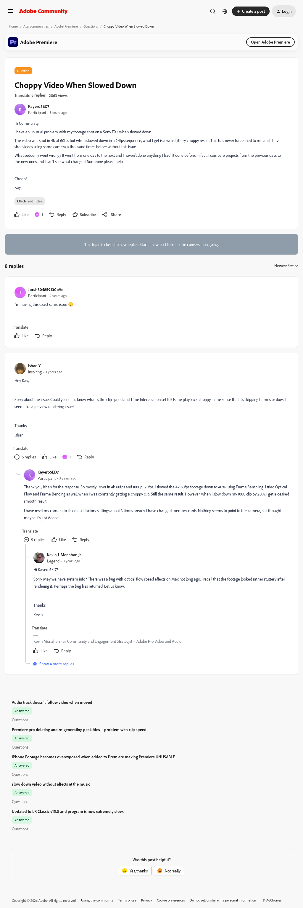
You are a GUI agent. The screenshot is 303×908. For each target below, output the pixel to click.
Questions (90, 26)
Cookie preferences (171, 900)
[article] (151, 313)
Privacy (146, 900)
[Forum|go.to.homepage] (43, 11)
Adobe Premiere (66, 26)
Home (13, 26)
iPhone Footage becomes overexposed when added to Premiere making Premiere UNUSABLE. (94, 756)
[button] (10, 12)
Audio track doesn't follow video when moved (52, 702)
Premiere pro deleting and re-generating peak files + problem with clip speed (79, 729)
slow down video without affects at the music (51, 783)
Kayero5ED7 (38, 106)
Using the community (97, 900)
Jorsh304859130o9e (45, 289)
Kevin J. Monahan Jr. (64, 554)
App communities (36, 26)
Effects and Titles (29, 201)
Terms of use (127, 900)
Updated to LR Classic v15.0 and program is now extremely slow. (68, 811)
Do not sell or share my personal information (223, 900)
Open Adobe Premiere (270, 41)
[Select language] (225, 11)
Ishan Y (34, 365)
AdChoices (274, 900)
